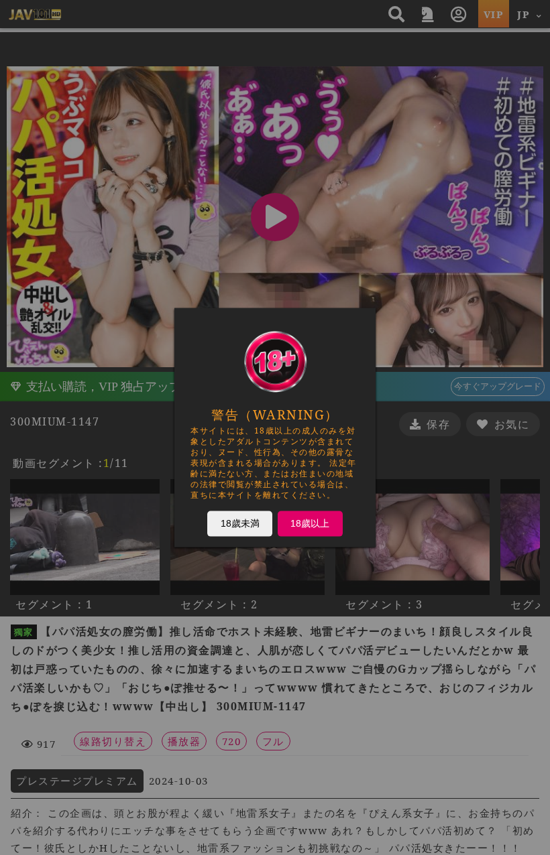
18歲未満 (240, 523)
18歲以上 (309, 523)
